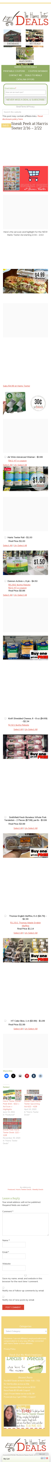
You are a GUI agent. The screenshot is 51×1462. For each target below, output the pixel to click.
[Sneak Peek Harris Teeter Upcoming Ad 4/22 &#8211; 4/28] (33, 1095)
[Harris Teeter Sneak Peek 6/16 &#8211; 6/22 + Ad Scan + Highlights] (12, 1095)
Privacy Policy (10, 1349)
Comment (7, 1211)
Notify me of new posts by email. (18, 1299)
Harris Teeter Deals (23, 1189)
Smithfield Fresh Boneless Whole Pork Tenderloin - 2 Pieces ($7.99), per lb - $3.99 (25, 819)
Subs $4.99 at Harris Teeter (16, 385)
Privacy (31, 107)
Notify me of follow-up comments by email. (23, 1290)
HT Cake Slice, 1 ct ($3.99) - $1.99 (28, 1020)
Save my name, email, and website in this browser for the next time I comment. (22, 1280)
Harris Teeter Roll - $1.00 (19, 537)
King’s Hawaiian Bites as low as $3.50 (19, 1387)
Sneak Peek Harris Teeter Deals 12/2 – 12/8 (11, 1132)
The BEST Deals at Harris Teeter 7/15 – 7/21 (22, 1381)
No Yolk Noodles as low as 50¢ (16, 1384)
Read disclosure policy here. (22, 117)
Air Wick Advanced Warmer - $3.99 (25, 457)
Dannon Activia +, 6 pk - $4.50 (22, 581)
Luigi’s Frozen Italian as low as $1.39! (19, 1394)
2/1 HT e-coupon (18, 587)
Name (6, 1240)
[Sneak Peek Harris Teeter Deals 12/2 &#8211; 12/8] (12, 1123)
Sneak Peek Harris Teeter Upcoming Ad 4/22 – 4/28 (32, 1104)
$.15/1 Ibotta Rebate (18, 725)
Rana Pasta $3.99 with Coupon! (17, 1390)
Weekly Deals (37, 1189)
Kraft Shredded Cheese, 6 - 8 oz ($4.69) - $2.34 (27, 720)
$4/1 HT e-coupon (17, 460)
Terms (23, 107)
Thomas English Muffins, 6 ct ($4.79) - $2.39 (28, 917)
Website (6, 1263)
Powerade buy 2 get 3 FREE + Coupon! (19, 1397)
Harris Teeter (13, 1343)
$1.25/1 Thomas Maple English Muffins (25, 924)
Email (5, 1252)
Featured (11, 1189)
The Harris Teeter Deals (25, 18)
